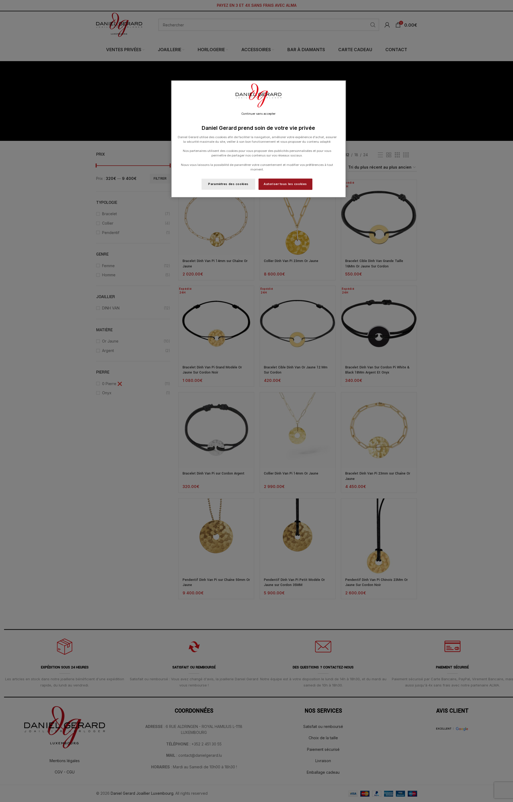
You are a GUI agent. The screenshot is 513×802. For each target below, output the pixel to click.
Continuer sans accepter (258, 114)
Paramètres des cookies (228, 184)
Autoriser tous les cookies (285, 184)
